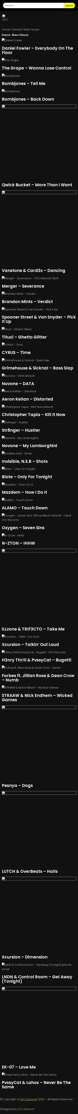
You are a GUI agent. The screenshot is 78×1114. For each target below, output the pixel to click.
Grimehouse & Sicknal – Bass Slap (37, 368)
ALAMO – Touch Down (25, 508)
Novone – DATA (18, 384)
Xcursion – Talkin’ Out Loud (30, 644)
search (69, 5)
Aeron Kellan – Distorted (27, 399)
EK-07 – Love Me (19, 1067)
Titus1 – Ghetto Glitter (24, 337)
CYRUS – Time (16, 352)
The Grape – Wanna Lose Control (36, 68)
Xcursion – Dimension (25, 957)
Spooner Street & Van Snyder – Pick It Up (39, 319)
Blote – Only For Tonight (27, 477)
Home (6, 29)
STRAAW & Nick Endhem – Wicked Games (37, 698)
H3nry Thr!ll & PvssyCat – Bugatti (36, 660)
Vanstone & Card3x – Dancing (33, 270)
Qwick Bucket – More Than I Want (37, 185)
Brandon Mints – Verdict (27, 302)
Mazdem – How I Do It (24, 492)
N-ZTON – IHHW (18, 543)
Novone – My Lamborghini (29, 446)
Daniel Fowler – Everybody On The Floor (37, 50)
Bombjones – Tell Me (23, 83)
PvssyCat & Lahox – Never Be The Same (36, 1085)
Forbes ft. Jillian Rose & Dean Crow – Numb (38, 678)
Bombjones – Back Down (28, 99)
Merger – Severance (23, 286)
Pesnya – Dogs (17, 785)
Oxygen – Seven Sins (23, 528)
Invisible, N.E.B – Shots (25, 461)
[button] (71, 18)
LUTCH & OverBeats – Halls (30, 871)
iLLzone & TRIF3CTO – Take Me (33, 629)
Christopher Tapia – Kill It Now (33, 414)
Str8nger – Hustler (21, 430)
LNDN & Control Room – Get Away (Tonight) (37, 979)
